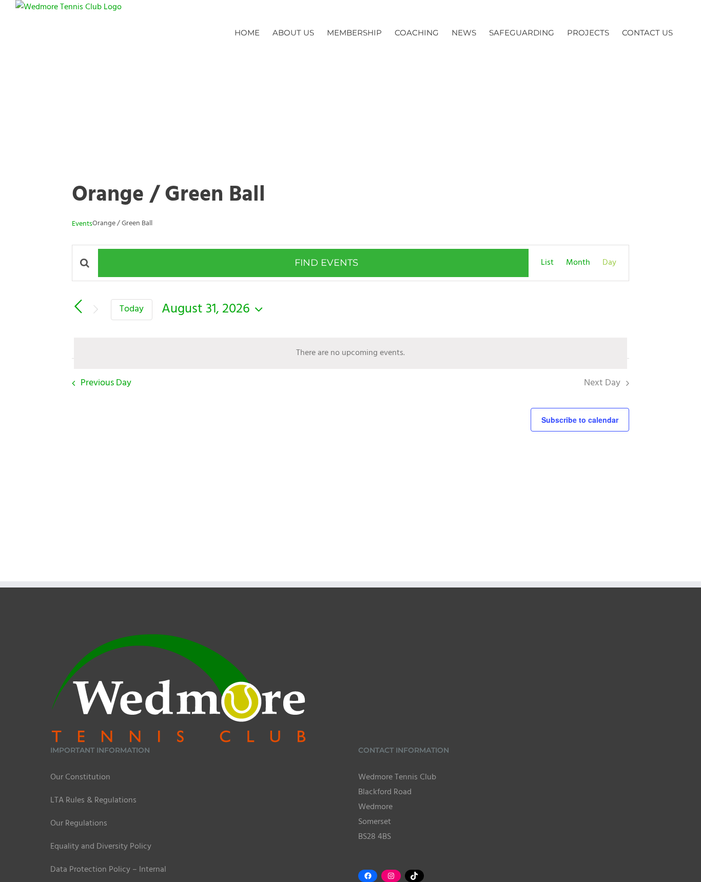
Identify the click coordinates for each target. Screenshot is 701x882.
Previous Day (106, 383)
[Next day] (95, 309)
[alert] (350, 353)
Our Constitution (80, 777)
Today (132, 309)
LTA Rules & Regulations (93, 800)
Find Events (326, 262)
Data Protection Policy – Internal (108, 869)
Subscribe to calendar (579, 420)
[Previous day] (78, 307)
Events (82, 224)
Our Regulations (78, 823)
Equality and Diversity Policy (100, 846)
